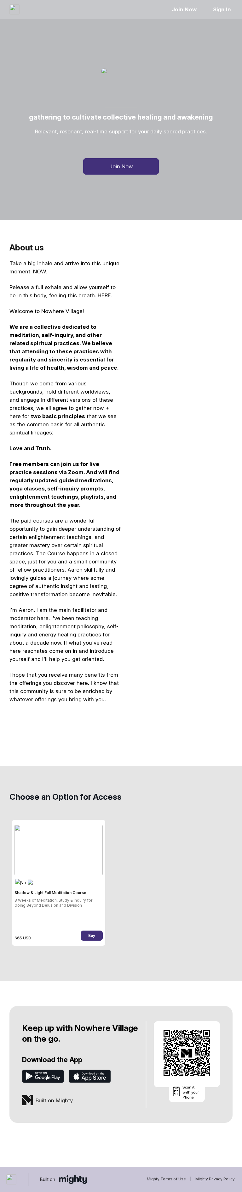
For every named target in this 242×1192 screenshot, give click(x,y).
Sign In (222, 9)
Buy (91, 935)
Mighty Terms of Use (166, 1179)
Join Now (184, 9)
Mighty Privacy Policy (215, 1179)
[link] (58, 883)
